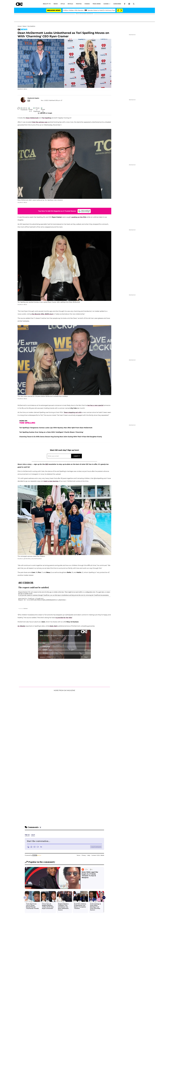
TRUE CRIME (97, 4)
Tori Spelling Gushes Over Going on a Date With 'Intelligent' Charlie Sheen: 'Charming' (51, 432)
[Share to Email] (43, 108)
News (24, 26)
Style (63, 4)
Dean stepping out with (73, 412)
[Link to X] (133, 3)
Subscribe (117, 4)
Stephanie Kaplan (33, 98)
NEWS (56, 4)
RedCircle (26, 608)
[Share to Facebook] (24, 108)
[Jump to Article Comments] (19, 108)
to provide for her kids (63, 617)
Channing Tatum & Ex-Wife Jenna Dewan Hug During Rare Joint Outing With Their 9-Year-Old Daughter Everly (60, 436)
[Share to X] (30, 108)
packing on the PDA (78, 217)
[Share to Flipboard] (36, 108)
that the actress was (39, 122)
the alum (42, 314)
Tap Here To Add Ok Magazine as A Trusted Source (57, 211)
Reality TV (47, 4)
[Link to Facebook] (124, 3)
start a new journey (51, 481)
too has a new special (95, 405)
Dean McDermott (32, 118)
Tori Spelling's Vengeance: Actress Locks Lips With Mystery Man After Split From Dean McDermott (55, 428)
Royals (70, 4)
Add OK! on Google (46, 113)
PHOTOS (79, 4)
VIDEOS (87, 4)
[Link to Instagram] (129, 3)
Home (19, 26)
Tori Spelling (31, 26)
